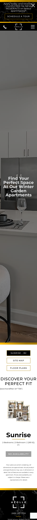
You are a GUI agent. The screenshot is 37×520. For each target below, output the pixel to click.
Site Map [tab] (18, 360)
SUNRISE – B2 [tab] (18, 353)
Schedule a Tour (18, 16)
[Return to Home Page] (18, 502)
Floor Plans (18, 368)
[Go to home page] (18, 27)
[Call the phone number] (6, 27)
